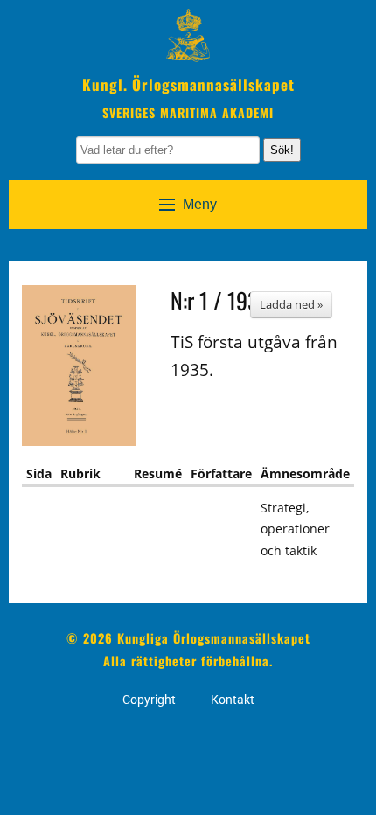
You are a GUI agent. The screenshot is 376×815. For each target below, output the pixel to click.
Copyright (149, 700)
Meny (200, 204)
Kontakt (232, 700)
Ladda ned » (291, 304)
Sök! (282, 150)
